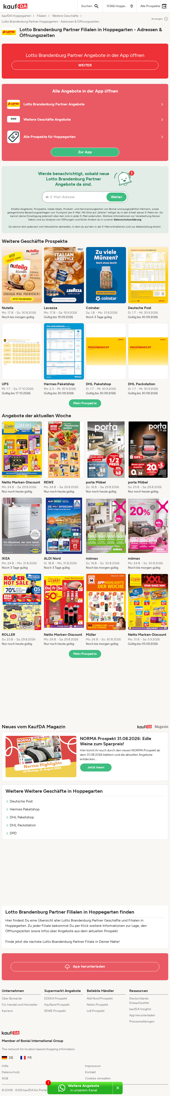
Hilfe (5, 1066)
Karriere (7, 1011)
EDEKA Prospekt (55, 998)
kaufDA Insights (140, 1009)
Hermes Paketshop (24, 809)
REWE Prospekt (55, 1011)
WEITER (85, 65)
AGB (5, 1078)
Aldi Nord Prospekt (100, 998)
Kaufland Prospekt (57, 1005)
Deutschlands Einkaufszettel (139, 1001)
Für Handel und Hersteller (20, 1005)
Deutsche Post (21, 801)
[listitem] (22, 283)
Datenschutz (11, 1072)
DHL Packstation (23, 825)
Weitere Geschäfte (65, 15)
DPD (13, 833)
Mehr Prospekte (85, 403)
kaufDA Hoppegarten (16, 15)
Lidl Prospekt (95, 1011)
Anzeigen (157, 18)
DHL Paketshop (22, 817)
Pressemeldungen (142, 1021)
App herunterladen (142, 1015)
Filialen (41, 15)
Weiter (116, 197)
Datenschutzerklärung (127, 219)
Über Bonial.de (12, 998)
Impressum (93, 1066)
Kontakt (90, 1072)
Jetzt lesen (95, 767)
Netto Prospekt (97, 1005)
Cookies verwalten (98, 1078)
